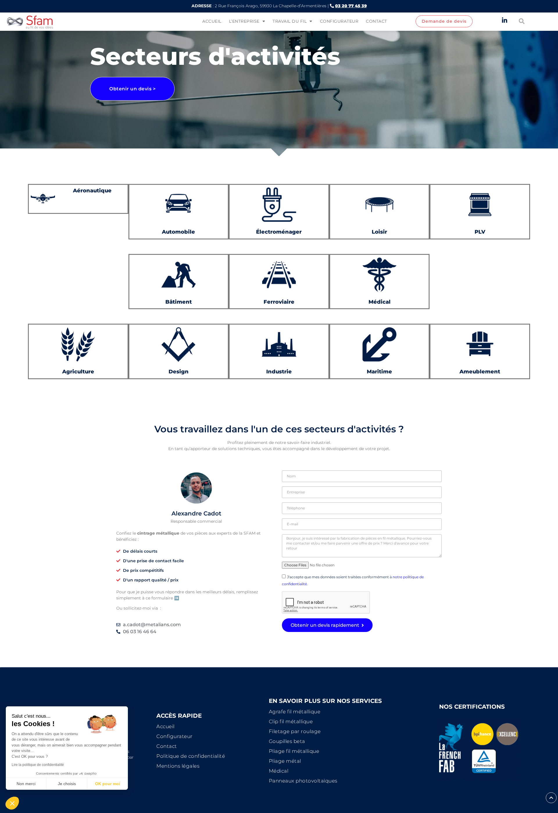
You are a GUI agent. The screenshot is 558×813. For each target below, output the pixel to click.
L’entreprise (244, 21)
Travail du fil (290, 21)
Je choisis (67, 783)
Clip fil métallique (291, 721)
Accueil (211, 21)
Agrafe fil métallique (295, 711)
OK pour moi (107, 783)
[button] (12, 803)
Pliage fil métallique (294, 751)
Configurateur (339, 21)
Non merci (26, 783)
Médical (279, 771)
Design (179, 371)
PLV (480, 232)
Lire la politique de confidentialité (38, 765)
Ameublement (479, 371)
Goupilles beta (287, 741)
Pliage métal (285, 761)
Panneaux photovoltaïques (303, 781)
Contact (376, 21)
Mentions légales (177, 766)
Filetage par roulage (295, 731)
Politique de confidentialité (190, 756)
